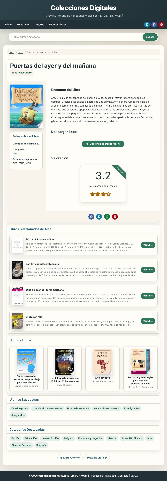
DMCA (134, 475)
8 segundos (18, 415)
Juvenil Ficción (50, 438)
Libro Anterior (71, 457)
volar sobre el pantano (106, 408)
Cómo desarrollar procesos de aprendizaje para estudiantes (26, 379)
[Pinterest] (161, 25)
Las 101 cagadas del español (43, 264)
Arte (20, 52)
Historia (112, 438)
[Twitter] (147, 25)
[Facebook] (154, 25)
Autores (39, 24)
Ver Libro (148, 245)
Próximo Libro (95, 457)
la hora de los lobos (78, 408)
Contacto (123, 475)
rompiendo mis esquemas (47, 408)
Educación (31, 438)
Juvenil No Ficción (132, 438)
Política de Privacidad (103, 475)
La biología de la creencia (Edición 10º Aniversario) (64, 380)
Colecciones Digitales (83, 8)
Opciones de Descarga (103, 143)
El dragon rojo (34, 316)
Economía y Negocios (90, 438)
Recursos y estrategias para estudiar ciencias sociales (140, 380)
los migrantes (132, 408)
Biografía (41, 445)
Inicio (8, 24)
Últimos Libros (57, 24)
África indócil (102, 377)
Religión (68, 438)
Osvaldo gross (19, 408)
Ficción (15, 438)
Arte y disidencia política (40, 239)
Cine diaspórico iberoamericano (45, 289)
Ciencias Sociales (21, 445)
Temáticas (23, 24)
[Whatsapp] (107, 217)
